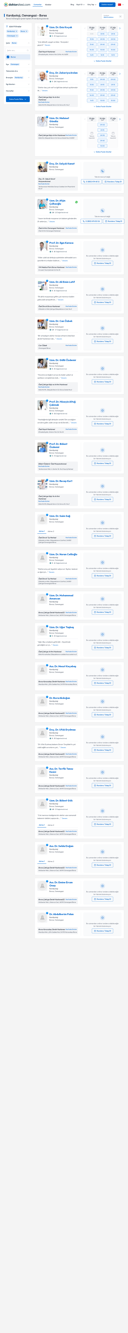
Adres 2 (51, 531)
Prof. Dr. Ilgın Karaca (61, 242)
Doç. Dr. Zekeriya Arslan (63, 72)
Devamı (47, 45)
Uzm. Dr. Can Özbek (60, 321)
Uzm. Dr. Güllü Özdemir (62, 360)
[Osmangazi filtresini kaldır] (17, 36)
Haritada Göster (71, 52)
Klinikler (48, 5)
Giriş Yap (90, 5)
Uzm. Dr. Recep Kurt (60, 481)
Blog (72, 5)
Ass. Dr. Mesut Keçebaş (62, 666)
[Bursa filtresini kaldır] (26, 31)
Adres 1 (42, 531)
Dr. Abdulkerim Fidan (61, 914)
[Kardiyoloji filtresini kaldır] (16, 31)
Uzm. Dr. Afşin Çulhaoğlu (57, 202)
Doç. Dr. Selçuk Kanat (62, 163)
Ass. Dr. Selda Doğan (61, 846)
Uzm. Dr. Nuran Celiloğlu (63, 554)
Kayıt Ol (79, 5)
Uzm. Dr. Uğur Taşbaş (61, 627)
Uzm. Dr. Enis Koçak (60, 27)
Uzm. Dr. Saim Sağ (59, 515)
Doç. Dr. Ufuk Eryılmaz (62, 729)
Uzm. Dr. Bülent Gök (61, 800)
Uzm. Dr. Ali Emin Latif (62, 281)
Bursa (51, 33)
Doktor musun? (107, 5)
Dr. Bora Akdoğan (59, 697)
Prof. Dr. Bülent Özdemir (58, 445)
